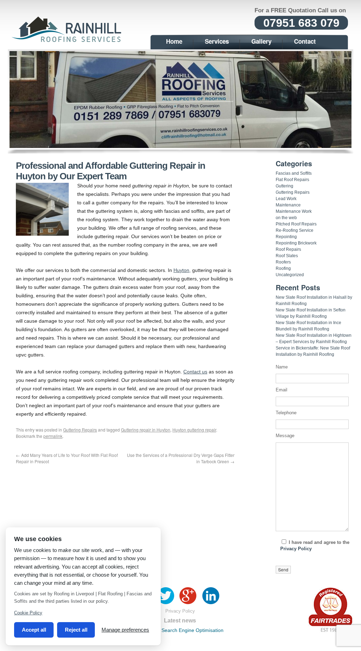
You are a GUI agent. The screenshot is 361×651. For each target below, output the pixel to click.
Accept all (34, 630)
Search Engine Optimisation (192, 630)
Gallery (261, 41)
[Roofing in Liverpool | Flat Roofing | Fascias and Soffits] (67, 41)
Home (174, 41)
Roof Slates (287, 255)
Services (217, 41)
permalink (52, 436)
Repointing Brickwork (296, 243)
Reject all (76, 630)
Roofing (283, 268)
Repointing (286, 236)
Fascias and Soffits (294, 173)
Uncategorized (290, 274)
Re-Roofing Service (294, 230)
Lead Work (286, 198)
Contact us (195, 371)
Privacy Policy (296, 548)
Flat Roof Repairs (292, 179)
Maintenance (288, 205)
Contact (305, 41)
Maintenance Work (294, 211)
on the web (286, 217)
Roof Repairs (288, 249)
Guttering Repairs (80, 430)
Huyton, (182, 270)
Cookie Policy (28, 612)
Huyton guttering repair (194, 430)
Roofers (283, 262)
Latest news (180, 621)
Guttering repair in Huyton (145, 430)
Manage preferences (125, 630)
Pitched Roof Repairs (296, 224)
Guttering (284, 186)
